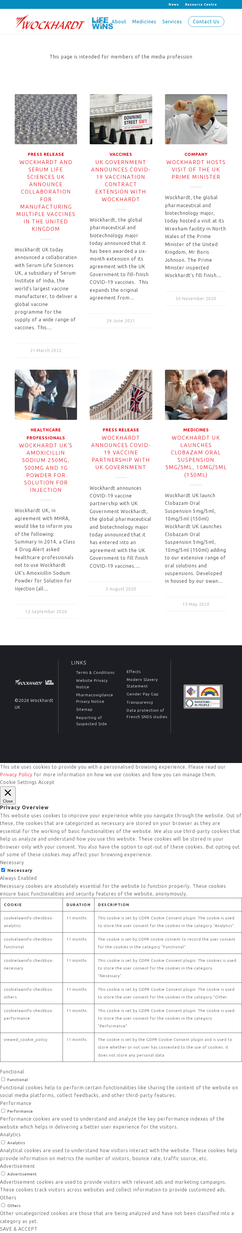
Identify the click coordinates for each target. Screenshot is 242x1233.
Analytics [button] (10, 1134)
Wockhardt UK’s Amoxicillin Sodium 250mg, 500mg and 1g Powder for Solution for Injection (46, 467)
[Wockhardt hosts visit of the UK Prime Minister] (196, 119)
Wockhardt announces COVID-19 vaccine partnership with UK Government (121, 452)
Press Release (46, 154)
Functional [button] (12, 1071)
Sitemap (84, 709)
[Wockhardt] (64, 21)
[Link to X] (16, 4)
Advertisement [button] (17, 1166)
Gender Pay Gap (143, 694)
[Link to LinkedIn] (25, 4)
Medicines (196, 430)
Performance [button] (16, 1103)
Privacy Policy (16, 774)
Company (196, 154)
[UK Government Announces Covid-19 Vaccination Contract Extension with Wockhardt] (121, 119)
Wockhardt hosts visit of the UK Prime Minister (196, 169)
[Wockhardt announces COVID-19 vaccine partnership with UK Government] (121, 395)
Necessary (19, 870)
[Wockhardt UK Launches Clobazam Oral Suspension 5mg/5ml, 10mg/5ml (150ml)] (196, 395)
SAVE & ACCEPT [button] (18, 1229)
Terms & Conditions (95, 672)
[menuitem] (174, 4)
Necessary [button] (12, 862)
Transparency (140, 702)
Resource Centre (201, 4)
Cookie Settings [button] (18, 782)
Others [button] (8, 1197)
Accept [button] (46, 782)
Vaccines (120, 154)
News (174, 4)
